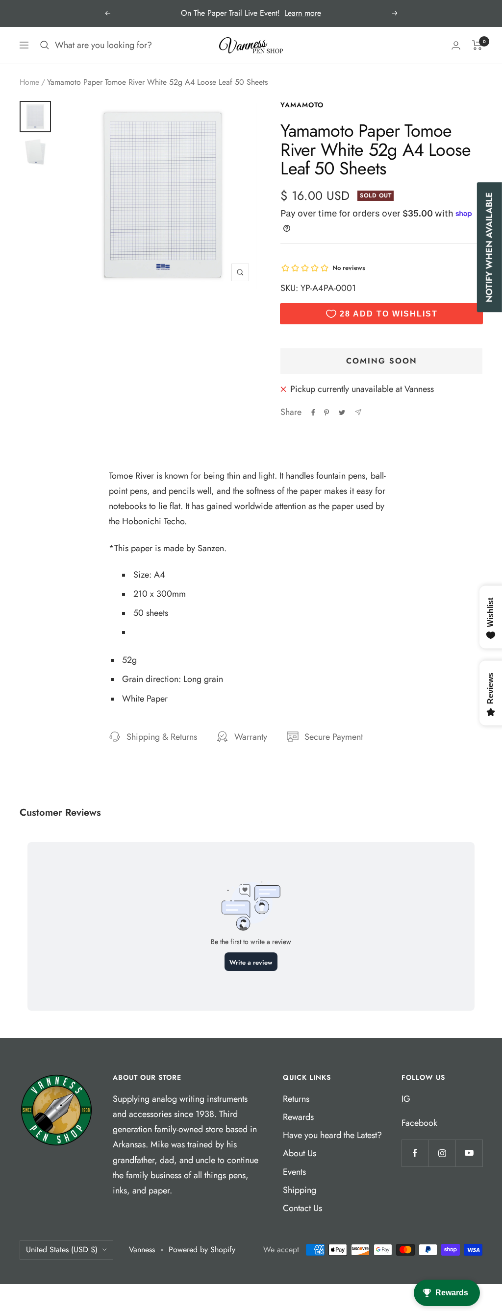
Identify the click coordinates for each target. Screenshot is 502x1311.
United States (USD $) (62, 1249)
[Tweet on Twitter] (342, 412)
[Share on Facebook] (313, 412)
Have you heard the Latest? (332, 1135)
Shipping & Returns (161, 736)
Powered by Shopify (202, 1249)
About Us (299, 1153)
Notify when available (489, 247)
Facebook (419, 1123)
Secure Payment (333, 736)
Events (294, 1171)
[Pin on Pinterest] (326, 412)
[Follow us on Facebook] (415, 1153)
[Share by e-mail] (358, 412)
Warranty (250, 736)
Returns (296, 1098)
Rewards (298, 1117)
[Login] (456, 45)
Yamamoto (302, 105)
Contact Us (302, 1208)
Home (29, 82)
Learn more (302, 13)
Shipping (299, 1190)
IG (406, 1098)
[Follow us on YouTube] (468, 1153)
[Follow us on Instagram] (441, 1153)
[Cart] (477, 45)
